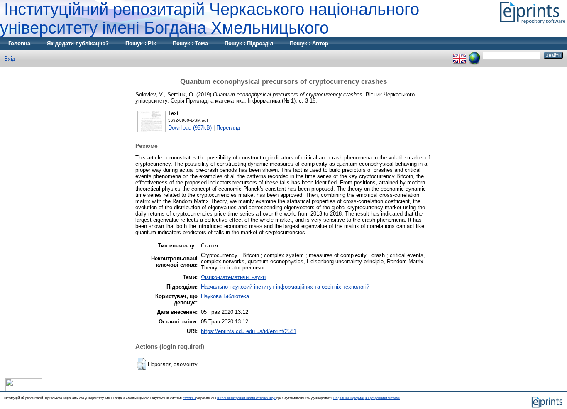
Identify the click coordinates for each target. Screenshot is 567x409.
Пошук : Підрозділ (249, 43)
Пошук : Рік (140, 43)
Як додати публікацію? (78, 43)
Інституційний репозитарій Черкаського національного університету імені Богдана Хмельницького (209, 18)
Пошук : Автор (309, 43)
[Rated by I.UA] (23, 389)
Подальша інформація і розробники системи (366, 398)
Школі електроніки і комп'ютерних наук (246, 398)
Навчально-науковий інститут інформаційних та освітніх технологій (285, 287)
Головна (19, 43)
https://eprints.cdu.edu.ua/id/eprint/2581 (248, 331)
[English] (459, 55)
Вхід (9, 59)
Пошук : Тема (190, 43)
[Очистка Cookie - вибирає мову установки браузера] (474, 55)
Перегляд (228, 128)
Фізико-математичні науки (233, 277)
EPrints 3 (189, 398)
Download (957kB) (190, 128)
